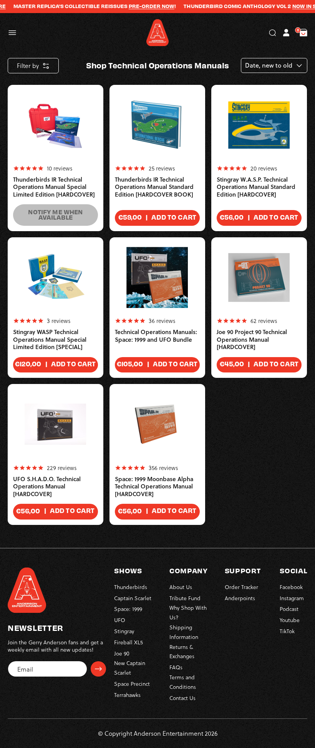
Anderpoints (240, 598)
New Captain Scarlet (129, 668)
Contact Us (182, 698)
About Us (180, 587)
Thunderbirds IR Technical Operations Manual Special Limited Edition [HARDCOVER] (54, 187)
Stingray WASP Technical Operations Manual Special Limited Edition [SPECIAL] (49, 339)
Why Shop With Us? (188, 612)
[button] (12, 32)
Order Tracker (241, 587)
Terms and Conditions (182, 682)
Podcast (289, 609)
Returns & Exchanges (181, 651)
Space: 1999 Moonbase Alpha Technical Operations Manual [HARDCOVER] (154, 486)
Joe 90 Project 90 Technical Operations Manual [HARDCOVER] (252, 339)
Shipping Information (183, 632)
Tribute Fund (185, 598)
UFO (119, 620)
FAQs (175, 667)
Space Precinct (132, 684)
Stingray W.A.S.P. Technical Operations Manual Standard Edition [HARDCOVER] (256, 187)
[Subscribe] (98, 669)
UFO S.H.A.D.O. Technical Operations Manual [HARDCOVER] (47, 486)
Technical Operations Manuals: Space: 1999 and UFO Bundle (156, 335)
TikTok (287, 631)
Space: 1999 (128, 609)
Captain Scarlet (132, 598)
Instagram (292, 598)
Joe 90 (121, 653)
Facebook (291, 587)
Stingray (124, 631)
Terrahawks (127, 695)
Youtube (290, 620)
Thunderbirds (130, 587)
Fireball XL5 (128, 642)
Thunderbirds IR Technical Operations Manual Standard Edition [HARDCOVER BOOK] (154, 187)
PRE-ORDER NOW (143, 6)
